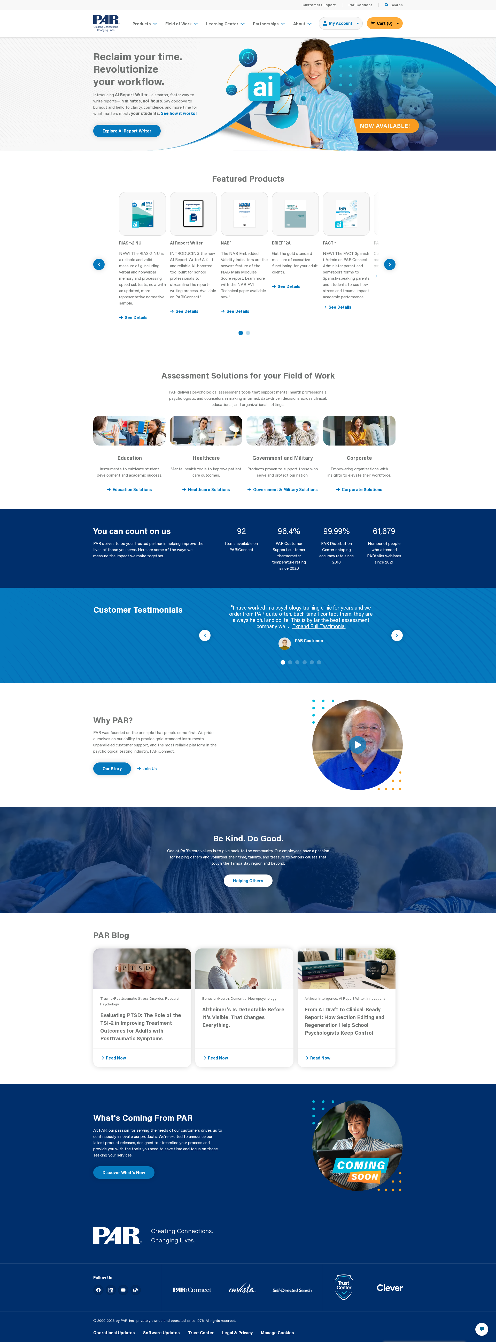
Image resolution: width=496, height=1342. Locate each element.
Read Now (116, 1058)
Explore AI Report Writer (127, 131)
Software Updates (161, 1332)
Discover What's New (124, 1172)
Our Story (112, 768)
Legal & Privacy (237, 1332)
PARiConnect (360, 5)
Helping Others (248, 880)
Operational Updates (114, 1332)
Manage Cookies (277, 1332)
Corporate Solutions (362, 489)
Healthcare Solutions (209, 489)
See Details (136, 317)
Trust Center (201, 1332)
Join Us (150, 768)
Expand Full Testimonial (319, 626)
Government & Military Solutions (285, 489)
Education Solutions (132, 489)
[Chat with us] (481, 1329)
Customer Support (319, 5)
